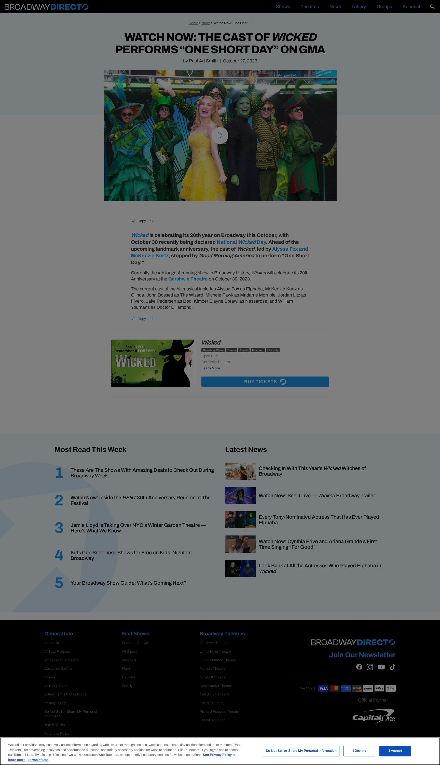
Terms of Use (38, 759)
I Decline (359, 751)
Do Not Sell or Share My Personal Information (301, 751)
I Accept (395, 751)
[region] (220, 751)
